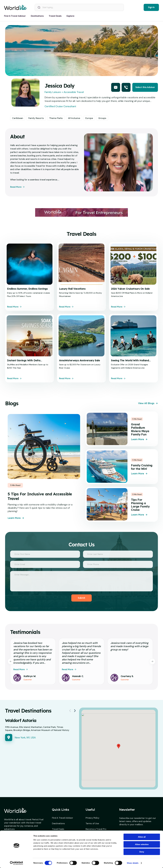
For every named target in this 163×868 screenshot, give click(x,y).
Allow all (142, 837)
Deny (141, 852)
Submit (81, 597)
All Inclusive (74, 118)
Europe (89, 118)
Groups (102, 118)
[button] (118, 746)
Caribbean (17, 118)
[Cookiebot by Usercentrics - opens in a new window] (16, 863)
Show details (132, 863)
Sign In (151, 7)
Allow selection (142, 844)
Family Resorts (36, 118)
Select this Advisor (145, 87)
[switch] (73, 863)
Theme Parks (56, 118)
